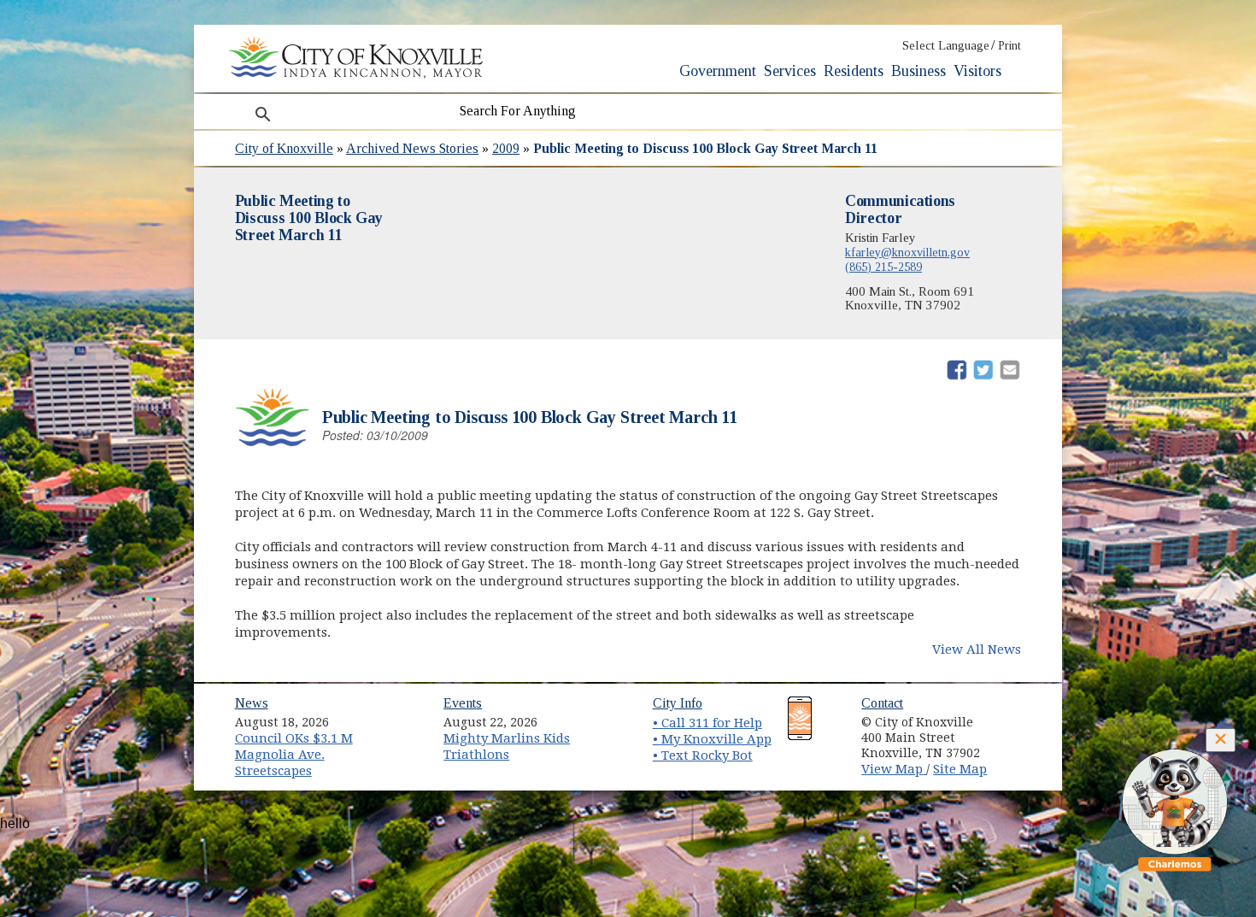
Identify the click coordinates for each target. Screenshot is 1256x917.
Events (462, 703)
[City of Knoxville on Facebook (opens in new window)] (1018, 716)
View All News (976, 649)
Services (790, 70)
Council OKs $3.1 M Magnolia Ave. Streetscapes (294, 754)
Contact (882, 703)
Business (918, 70)
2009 (505, 148)
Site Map (960, 769)
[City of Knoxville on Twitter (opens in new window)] (1018, 736)
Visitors (977, 70)
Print (1009, 45)
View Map (893, 769)
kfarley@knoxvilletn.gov (907, 252)
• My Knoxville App (712, 739)
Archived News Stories (412, 148)
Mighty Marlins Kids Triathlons (506, 746)
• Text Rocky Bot (703, 755)
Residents (853, 70)
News (251, 703)
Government (717, 70)
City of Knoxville (284, 148)
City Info (677, 703)
